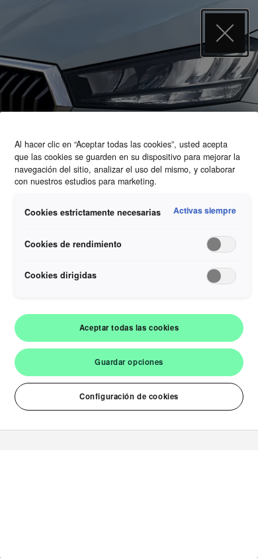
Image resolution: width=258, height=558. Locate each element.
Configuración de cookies (129, 396)
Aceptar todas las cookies (129, 327)
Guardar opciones (129, 361)
